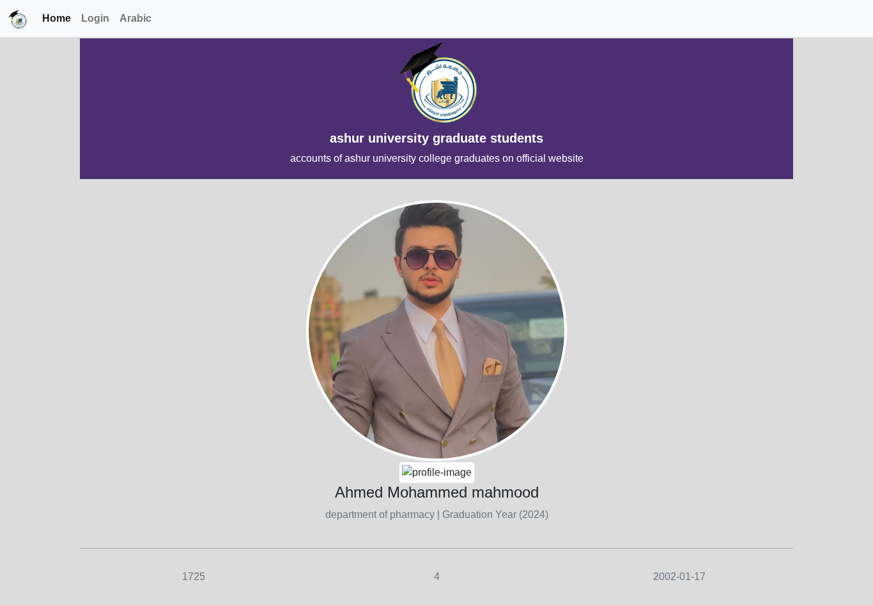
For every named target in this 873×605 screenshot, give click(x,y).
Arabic (135, 18)
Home (56, 18)
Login (95, 18)
